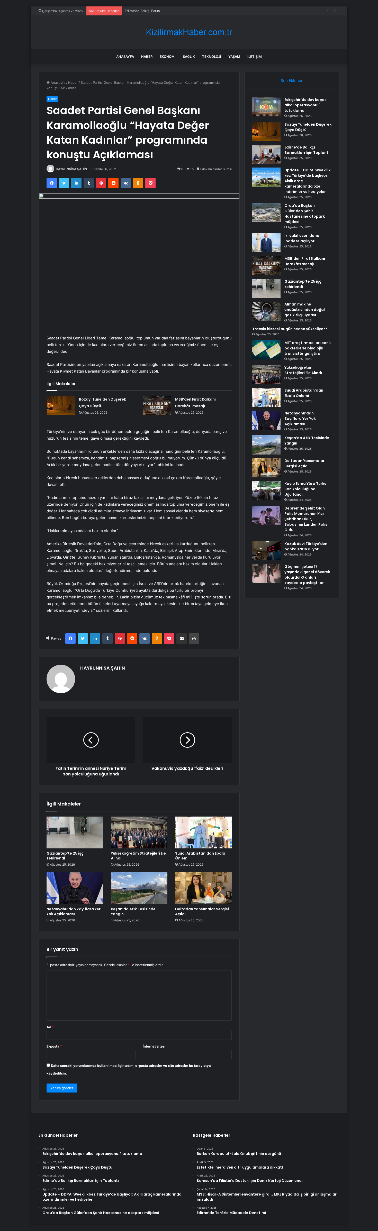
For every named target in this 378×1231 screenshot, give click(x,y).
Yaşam (234, 56)
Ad (50, 1027)
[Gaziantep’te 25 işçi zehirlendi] (75, 832)
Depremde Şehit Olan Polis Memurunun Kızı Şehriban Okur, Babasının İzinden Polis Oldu (305, 519)
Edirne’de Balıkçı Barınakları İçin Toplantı (156, 11)
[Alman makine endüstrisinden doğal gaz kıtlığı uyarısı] (266, 311)
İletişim (254, 56)
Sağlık (189, 56)
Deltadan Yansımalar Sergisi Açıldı (202, 911)
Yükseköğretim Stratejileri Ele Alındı (138, 856)
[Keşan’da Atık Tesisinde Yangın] (139, 888)
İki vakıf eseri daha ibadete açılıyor (301, 238)
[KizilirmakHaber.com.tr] (189, 32)
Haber (146, 56)
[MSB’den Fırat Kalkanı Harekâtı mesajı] (157, 405)
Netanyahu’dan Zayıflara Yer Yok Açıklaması (74, 911)
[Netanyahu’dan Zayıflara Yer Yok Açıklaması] (75, 888)
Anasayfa (125, 56)
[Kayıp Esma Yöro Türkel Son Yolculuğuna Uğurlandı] (266, 490)
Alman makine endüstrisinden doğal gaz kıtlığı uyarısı (304, 310)
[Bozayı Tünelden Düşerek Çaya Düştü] (61, 405)
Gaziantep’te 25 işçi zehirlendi (66, 856)
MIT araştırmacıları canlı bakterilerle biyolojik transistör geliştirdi (307, 348)
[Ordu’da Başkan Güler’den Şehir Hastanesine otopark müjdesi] (266, 212)
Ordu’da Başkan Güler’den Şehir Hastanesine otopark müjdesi (304, 213)
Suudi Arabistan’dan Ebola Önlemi (200, 856)
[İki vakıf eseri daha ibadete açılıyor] (266, 242)
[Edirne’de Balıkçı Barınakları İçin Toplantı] (266, 154)
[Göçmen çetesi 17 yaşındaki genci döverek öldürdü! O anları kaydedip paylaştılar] (266, 573)
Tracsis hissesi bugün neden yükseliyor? (289, 328)
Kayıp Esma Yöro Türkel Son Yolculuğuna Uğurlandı (306, 489)
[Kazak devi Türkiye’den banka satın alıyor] (266, 550)
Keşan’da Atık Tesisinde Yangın (133, 911)
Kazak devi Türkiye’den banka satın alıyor (305, 546)
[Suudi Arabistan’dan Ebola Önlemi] (203, 832)
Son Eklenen (292, 80)
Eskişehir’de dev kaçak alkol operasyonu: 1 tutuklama (305, 105)
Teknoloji (211, 56)
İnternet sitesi (154, 1046)
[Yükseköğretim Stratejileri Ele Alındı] (139, 832)
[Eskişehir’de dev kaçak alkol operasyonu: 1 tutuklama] (266, 106)
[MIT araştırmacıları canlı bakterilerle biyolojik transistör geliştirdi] (266, 349)
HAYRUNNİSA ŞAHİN (71, 169)
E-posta (54, 1046)
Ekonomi (168, 56)
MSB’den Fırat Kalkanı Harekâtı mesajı (304, 261)
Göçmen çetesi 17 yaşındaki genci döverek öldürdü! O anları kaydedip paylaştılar (307, 574)
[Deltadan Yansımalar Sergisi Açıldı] (203, 888)
